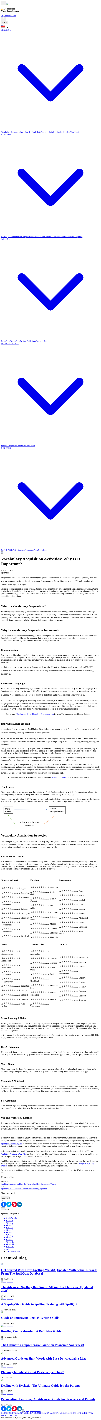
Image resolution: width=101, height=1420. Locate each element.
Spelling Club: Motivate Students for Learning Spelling (24, 1189)
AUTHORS (27, 1413)
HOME (4, 1413)
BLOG (19, 1413)
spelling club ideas (59, 777)
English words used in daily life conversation (35, 714)
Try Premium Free (8, 16)
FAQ (67, 1413)
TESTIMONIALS (46, 1413)
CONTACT (14, 1415)
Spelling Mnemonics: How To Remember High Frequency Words (28, 1184)
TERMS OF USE (76, 1413)
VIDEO (35, 1413)
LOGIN (4, 23)
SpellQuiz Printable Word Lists (14, 1154)
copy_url (5, 1198)
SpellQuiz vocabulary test (11, 1144)
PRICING (11, 1413)
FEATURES (59, 1413)
